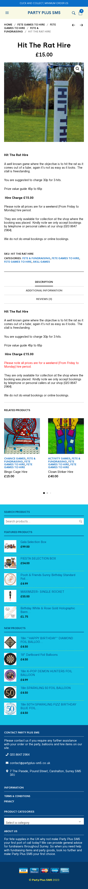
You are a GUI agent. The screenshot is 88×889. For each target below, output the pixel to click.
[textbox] (44, 821)
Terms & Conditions (17, 796)
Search (80, 521)
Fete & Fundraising (21, 30)
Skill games (41, 261)
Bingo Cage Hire (15, 471)
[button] (7, 13)
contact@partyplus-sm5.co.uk (30, 763)
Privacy (9, 801)
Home (8, 24)
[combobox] (44, 821)
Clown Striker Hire (60, 471)
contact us (21, 740)
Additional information (44, 290)
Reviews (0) (44, 299)
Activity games (59, 458)
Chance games (15, 458)
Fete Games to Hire (31, 24)
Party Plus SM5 (44, 13)
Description (44, 282)
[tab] (44, 282)
